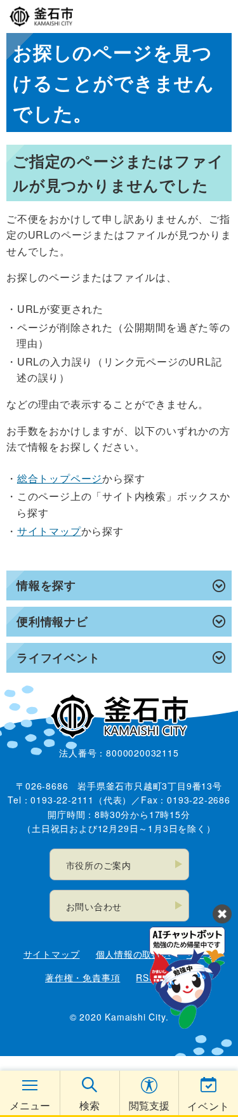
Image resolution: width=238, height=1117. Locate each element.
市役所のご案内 (99, 865)
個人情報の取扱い (133, 954)
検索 (89, 1105)
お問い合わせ (94, 906)
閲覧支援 (149, 1105)
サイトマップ (49, 531)
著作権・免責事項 (82, 977)
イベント (208, 1106)
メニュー (30, 1105)
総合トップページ (59, 478)
